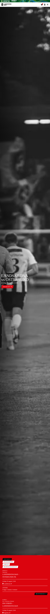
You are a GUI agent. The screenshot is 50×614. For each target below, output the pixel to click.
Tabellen (6, 564)
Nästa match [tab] (7, 559)
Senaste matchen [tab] (8, 561)
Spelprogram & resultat (10, 566)
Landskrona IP (8, 584)
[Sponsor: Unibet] (14, 0)
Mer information (40, 593)
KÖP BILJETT (6, 286)
